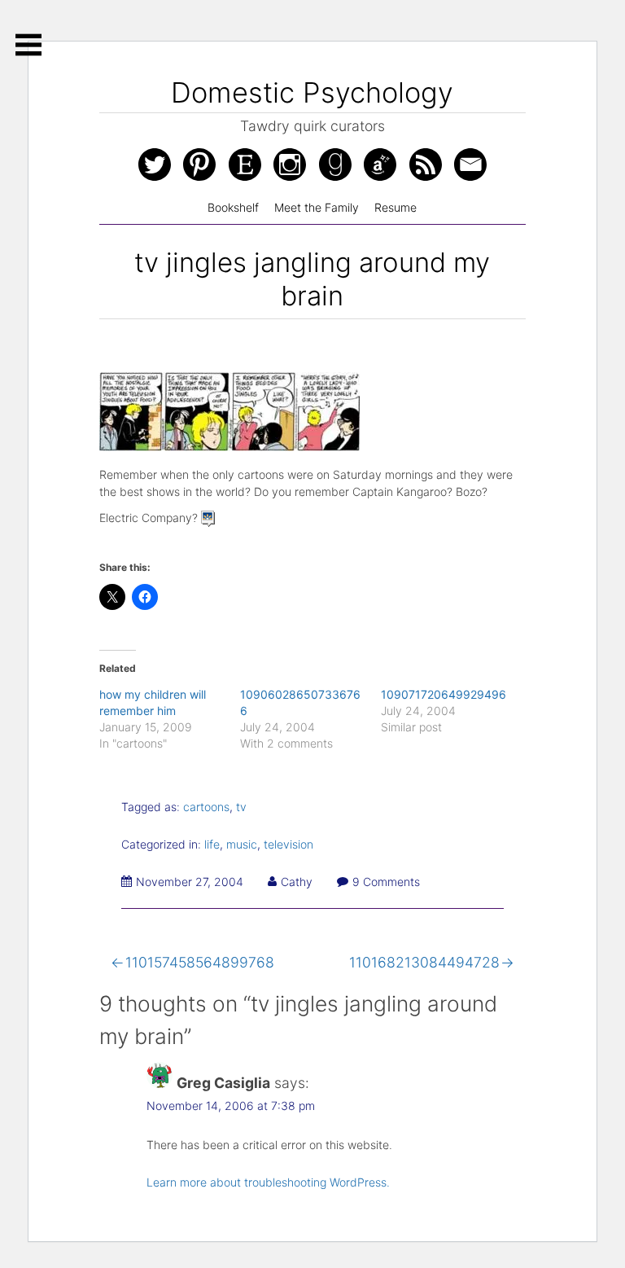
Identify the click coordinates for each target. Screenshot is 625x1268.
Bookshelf (233, 207)
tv (241, 807)
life (212, 844)
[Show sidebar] (28, 45)
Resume (395, 207)
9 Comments (386, 881)
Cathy (296, 881)
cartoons (206, 807)
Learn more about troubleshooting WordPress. (268, 1182)
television (288, 844)
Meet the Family (316, 207)
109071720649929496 (443, 694)
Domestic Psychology (312, 92)
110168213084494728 (424, 962)
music (241, 844)
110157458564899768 (199, 962)
